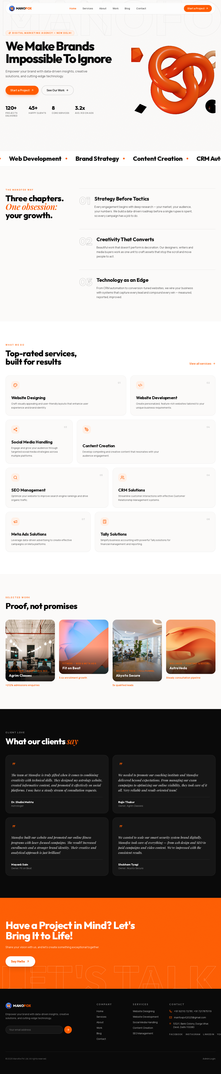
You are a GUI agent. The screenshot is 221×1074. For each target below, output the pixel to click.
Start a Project (196, 8)
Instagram (193, 1034)
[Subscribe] (68, 1030)
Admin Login (209, 1058)
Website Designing (144, 1011)
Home (72, 8)
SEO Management (143, 1033)
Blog (127, 8)
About (102, 8)
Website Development (146, 1016)
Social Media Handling (145, 1022)
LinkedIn (208, 1034)
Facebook (176, 1034)
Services (88, 8)
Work (115, 8)
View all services (200, 363)
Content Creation (143, 1027)
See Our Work (55, 90)
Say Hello (18, 961)
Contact (141, 8)
